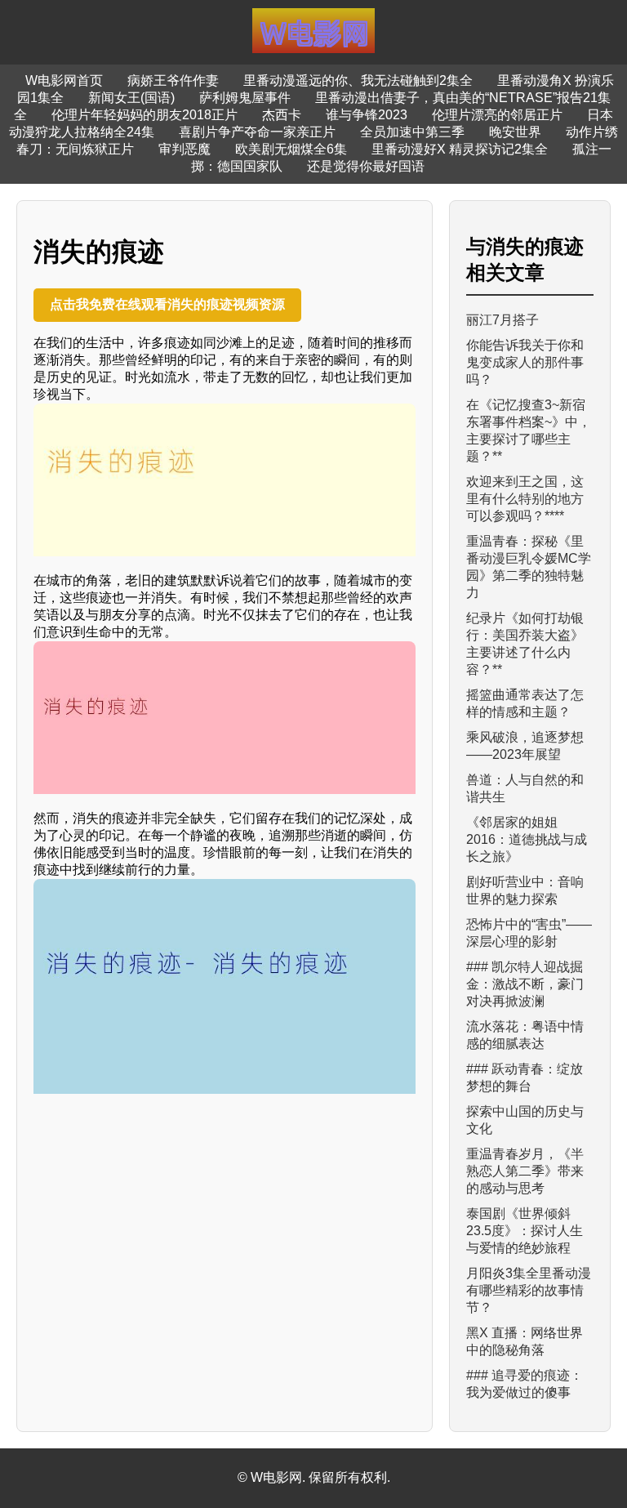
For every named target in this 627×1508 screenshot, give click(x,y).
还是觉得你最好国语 (366, 166)
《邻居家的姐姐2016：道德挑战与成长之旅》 (526, 839)
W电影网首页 (64, 80)
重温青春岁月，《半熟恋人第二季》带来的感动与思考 (525, 1171)
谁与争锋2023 (366, 115)
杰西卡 (281, 115)
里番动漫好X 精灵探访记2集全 (459, 149)
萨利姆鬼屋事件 (245, 98)
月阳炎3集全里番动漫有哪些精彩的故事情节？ (528, 1290)
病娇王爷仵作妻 (173, 80)
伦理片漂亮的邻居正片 (497, 115)
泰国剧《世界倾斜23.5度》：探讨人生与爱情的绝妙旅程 (524, 1231)
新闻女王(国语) (131, 98)
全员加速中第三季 (412, 132)
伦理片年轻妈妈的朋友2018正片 (144, 115)
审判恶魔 (184, 149)
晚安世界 (515, 132)
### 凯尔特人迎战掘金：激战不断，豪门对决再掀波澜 (525, 984)
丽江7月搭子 (502, 320)
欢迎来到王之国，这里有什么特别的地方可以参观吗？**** (525, 499)
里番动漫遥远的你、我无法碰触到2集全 (358, 80)
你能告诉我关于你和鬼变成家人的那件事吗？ (525, 362)
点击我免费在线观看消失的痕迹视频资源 (167, 304)
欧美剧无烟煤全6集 (291, 149)
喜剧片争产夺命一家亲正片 (257, 132)
